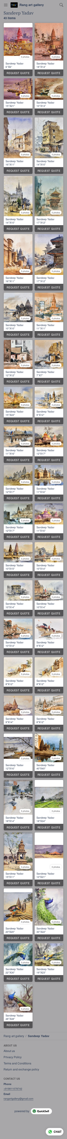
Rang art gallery (31, 5)
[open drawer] (6, 5)
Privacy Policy (13, 1057)
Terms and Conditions (17, 1063)
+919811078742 (13, 1088)
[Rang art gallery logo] (14, 5)
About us (9, 1051)
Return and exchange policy (21, 1069)
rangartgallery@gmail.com (18, 1098)
